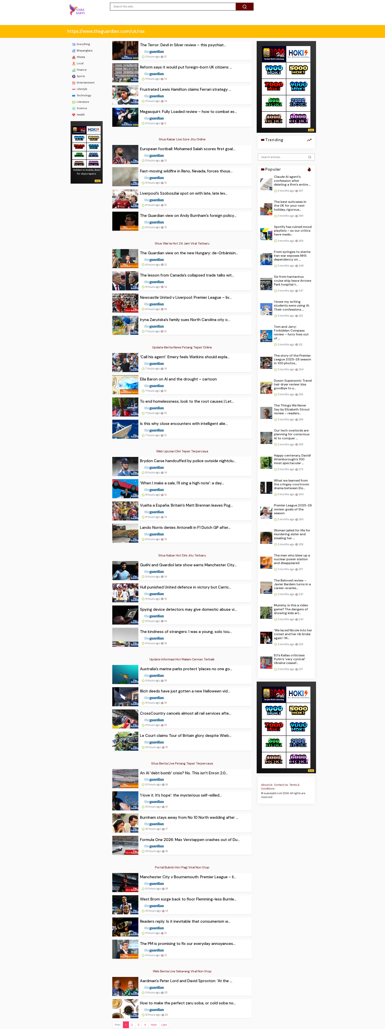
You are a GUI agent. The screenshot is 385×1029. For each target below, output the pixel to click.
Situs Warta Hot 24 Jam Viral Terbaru (182, 243)
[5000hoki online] (94, 138)
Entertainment (85, 82)
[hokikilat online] (94, 130)
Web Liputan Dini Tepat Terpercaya (182, 451)
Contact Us (281, 785)
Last (164, 1024)
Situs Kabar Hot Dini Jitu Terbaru (182, 555)
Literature (82, 102)
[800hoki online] (79, 155)
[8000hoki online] (79, 130)
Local (79, 63)
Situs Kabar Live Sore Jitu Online (182, 139)
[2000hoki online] (94, 155)
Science (81, 108)
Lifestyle (81, 89)
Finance (81, 69)
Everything (83, 44)
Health (80, 114)
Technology (83, 95)
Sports (80, 76)
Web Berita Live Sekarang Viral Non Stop (182, 971)
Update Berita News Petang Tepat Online (182, 347)
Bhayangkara (84, 50)
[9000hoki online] (94, 146)
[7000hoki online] (79, 146)
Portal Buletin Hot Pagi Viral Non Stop (182, 867)
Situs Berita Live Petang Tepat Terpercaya (182, 763)
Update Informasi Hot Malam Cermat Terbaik (182, 659)
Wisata (80, 57)
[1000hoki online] (79, 138)
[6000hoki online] (94, 163)
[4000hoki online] (79, 163)
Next (154, 1024)
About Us (267, 785)
